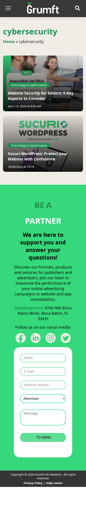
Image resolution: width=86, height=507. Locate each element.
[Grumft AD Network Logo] (43, 8)
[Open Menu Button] (8, 9)
